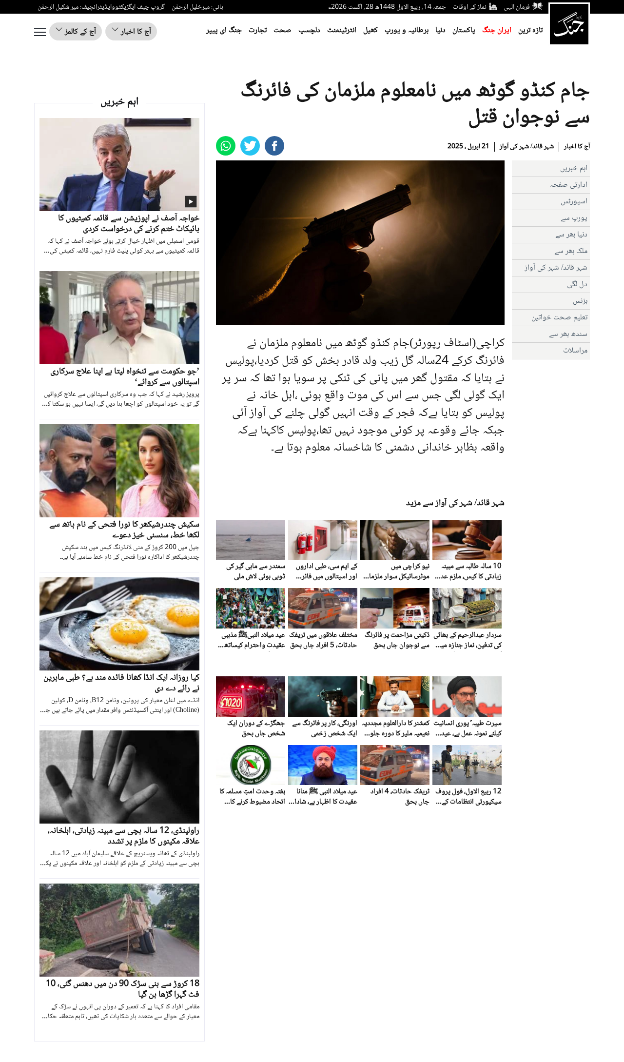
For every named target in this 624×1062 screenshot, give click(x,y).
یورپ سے (574, 218)
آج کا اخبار (135, 32)
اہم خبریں (573, 168)
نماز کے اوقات (470, 7)
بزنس (580, 301)
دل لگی (577, 284)
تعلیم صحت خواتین (559, 317)
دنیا (440, 30)
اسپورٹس (574, 201)
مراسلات (575, 350)
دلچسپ (309, 30)
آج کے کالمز (79, 32)
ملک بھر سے (570, 251)
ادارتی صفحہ (568, 185)
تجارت (258, 30)
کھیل (370, 30)
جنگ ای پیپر (224, 30)
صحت (282, 30)
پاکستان (463, 30)
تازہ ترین (530, 30)
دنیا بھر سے (571, 234)
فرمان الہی (517, 7)
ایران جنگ (496, 30)
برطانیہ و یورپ (407, 30)
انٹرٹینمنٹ (341, 30)
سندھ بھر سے (568, 334)
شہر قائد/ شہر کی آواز (527, 147)
